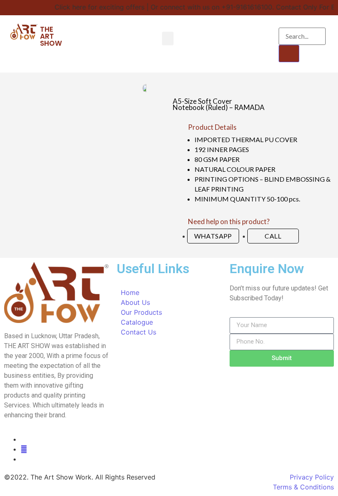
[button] (168, 38)
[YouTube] (24, 449)
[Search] (289, 53)
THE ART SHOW (51, 36)
